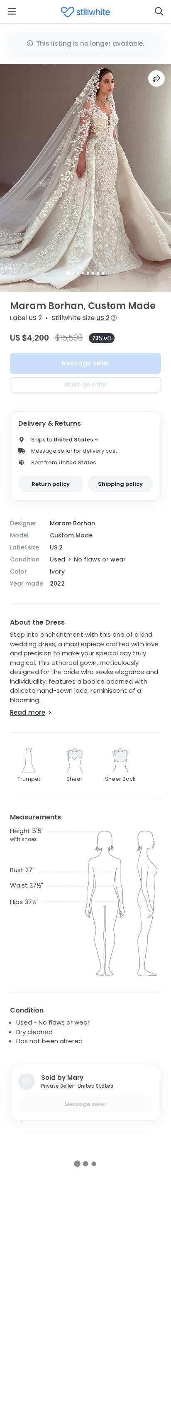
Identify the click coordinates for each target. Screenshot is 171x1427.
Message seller (85, 363)
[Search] (159, 11)
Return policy (51, 484)
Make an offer (85, 384)
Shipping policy (120, 484)
